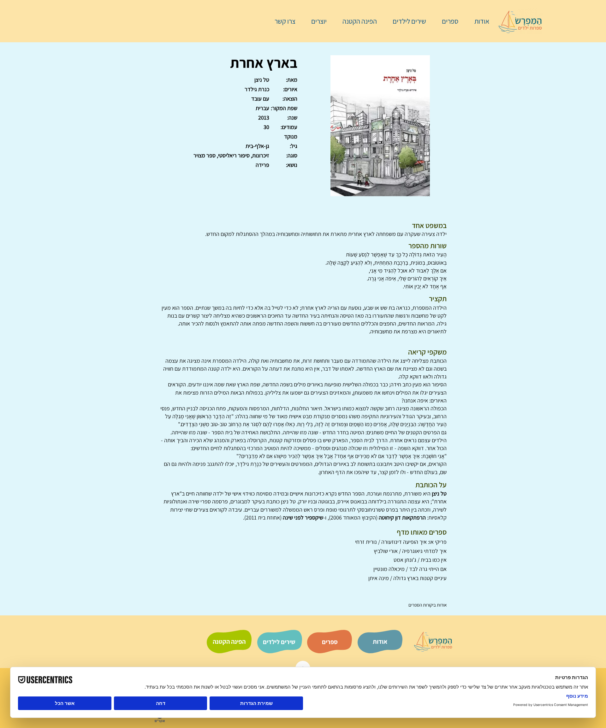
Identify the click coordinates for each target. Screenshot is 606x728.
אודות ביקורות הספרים (427, 605)
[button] (447, 21)
